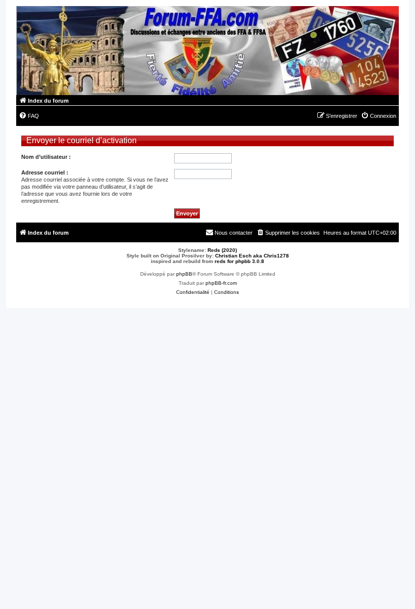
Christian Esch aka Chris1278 (252, 255)
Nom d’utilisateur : (46, 157)
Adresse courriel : (44, 172)
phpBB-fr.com (221, 283)
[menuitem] (29, 116)
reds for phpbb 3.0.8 (239, 261)
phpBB (184, 274)
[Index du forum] (207, 50)
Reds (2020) (222, 250)
